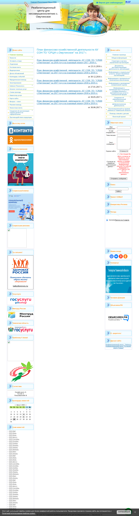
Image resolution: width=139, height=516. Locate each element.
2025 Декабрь (13, 494)
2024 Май (12, 455)
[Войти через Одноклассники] (125, 256)
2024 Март (12, 451)
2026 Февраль (14, 498)
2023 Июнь (12, 433)
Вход (50, 2)
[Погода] (110, 220)
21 (23, 417)
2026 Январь (13, 496)
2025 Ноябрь (13, 492)
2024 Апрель (13, 453)
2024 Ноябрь (13, 468)
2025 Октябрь (13, 490)
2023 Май (12, 431)
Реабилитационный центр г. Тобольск (118, 344)
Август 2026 (20, 405)
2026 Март (12, 500)
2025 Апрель (13, 478)
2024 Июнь (12, 457)
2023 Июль (12, 435)
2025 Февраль (14, 474)
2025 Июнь (12, 482)
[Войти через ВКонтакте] (116, 256)
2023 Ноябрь (13, 443)
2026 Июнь (12, 506)
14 (23, 414)
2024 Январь (13, 447)
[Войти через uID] (112, 256)
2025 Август (13, 486)
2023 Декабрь (13, 445)
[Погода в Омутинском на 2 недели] (122, 220)
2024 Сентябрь (14, 464)
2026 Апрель (13, 502)
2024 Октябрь (13, 466)
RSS (54, 2)
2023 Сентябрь (14, 439)
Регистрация (42, 2)
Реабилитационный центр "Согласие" (118, 346)
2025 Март (12, 476)
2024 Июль (12, 459)
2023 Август (13, 437)
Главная (34, 2)
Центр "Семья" (118, 348)
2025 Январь (13, 472)
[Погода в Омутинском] (117, 218)
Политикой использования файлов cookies (18, 513)
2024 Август (13, 461)
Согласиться (124, 512)
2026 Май (12, 504)
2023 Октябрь (13, 441)
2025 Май (12, 480)
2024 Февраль (14, 449)
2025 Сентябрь (14, 488)
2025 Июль (12, 484)
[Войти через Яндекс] (121, 256)
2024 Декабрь (13, 470)
